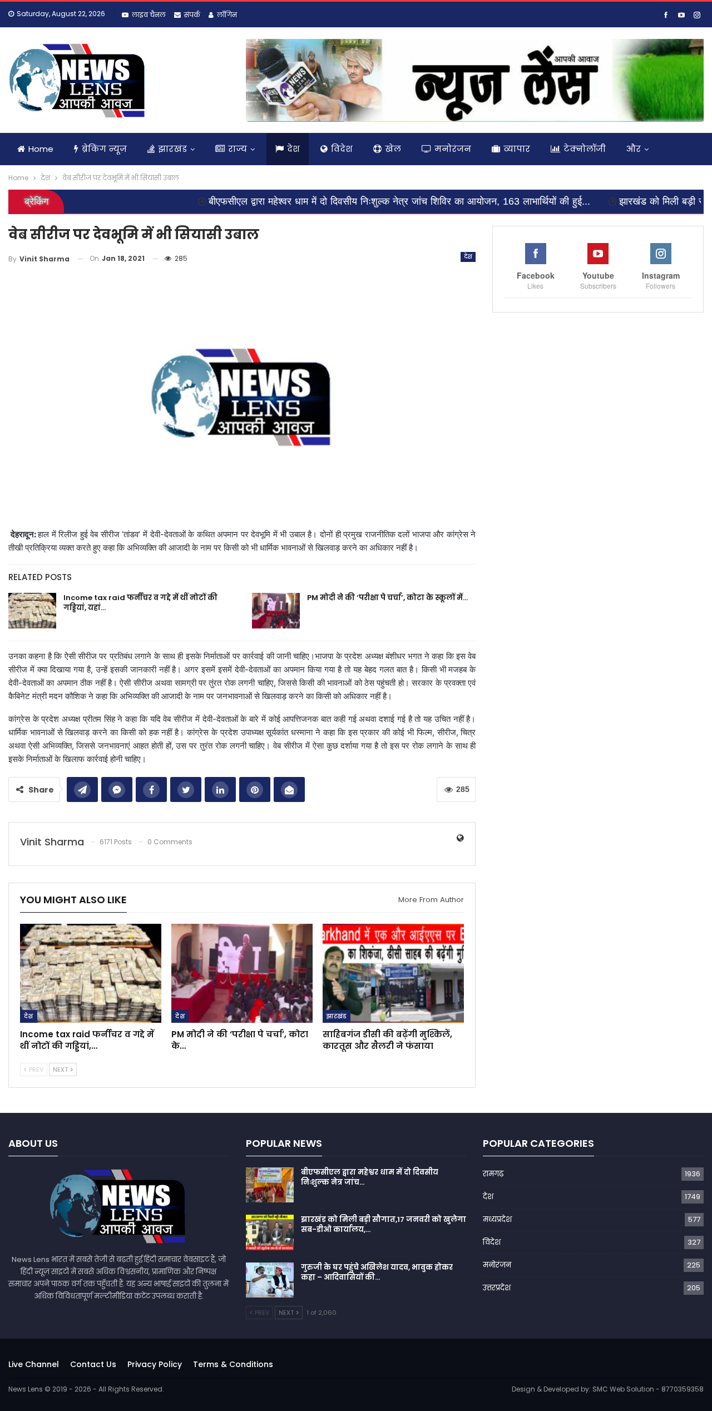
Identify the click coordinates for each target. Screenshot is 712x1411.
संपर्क (192, 14)
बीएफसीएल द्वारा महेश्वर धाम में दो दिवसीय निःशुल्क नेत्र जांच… (369, 1177)
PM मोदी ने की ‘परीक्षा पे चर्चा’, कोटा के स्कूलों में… (387, 597)
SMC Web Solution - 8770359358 (648, 1389)
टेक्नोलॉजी (584, 149)
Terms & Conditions (233, 1364)
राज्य (237, 149)
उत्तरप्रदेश (497, 1288)
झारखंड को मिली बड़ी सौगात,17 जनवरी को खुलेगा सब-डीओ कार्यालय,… (383, 1224)
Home (40, 149)
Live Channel (33, 1364)
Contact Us (93, 1364)
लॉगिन (227, 14)
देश (293, 149)
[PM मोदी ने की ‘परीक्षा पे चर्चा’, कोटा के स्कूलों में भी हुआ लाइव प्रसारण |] (276, 610)
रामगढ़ (493, 1174)
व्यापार (516, 149)
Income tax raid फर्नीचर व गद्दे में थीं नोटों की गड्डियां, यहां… (140, 602)
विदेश (342, 149)
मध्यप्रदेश (497, 1219)
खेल (393, 149)
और (633, 149)
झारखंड (172, 149)
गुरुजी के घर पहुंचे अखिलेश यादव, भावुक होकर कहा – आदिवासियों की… (377, 1272)
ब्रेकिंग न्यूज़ (104, 149)
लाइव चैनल (149, 14)
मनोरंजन (452, 149)
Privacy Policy (154, 1364)
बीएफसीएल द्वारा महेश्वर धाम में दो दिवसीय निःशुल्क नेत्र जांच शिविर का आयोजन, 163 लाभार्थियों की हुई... (345, 201)
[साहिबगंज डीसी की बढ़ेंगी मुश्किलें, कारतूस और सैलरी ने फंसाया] (393, 973)
